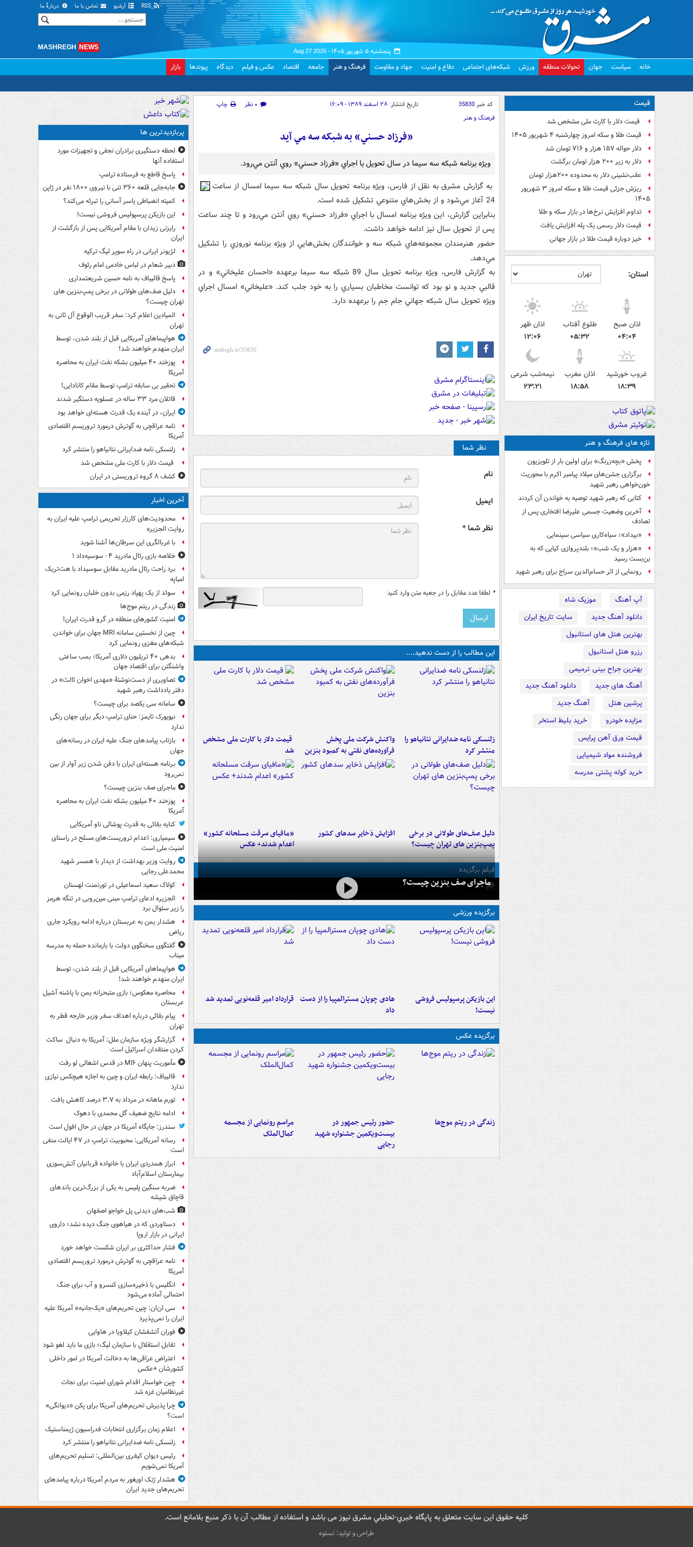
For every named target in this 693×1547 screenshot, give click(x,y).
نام (488, 474)
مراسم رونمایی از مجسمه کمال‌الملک (259, 1128)
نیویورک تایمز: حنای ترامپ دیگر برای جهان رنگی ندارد (117, 722)
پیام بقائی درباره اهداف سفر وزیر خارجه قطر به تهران (117, 1021)
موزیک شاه (580, 599)
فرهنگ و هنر (349, 67)
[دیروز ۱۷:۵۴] (346, 697)
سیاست (621, 67)
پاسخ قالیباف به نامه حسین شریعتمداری (122, 278)
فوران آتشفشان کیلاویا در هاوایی (131, 1332)
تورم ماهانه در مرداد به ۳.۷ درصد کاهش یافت (113, 1100)
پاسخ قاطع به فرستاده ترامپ (137, 174)
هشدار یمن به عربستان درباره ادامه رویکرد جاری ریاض (115, 927)
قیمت (642, 103)
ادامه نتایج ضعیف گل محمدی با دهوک (124, 1113)
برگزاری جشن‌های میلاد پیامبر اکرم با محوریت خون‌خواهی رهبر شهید (585, 479)
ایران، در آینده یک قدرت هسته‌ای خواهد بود (116, 412)
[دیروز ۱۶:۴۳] (246, 697)
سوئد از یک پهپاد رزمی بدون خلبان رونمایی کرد (113, 593)
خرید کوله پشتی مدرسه (608, 772)
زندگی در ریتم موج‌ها (465, 1122)
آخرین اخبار (167, 500)
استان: (638, 274)
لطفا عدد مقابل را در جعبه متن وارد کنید (441, 593)
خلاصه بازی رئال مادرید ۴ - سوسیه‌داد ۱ (123, 556)
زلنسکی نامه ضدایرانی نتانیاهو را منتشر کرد (449, 745)
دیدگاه (225, 67)
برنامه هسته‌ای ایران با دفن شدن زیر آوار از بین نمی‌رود (117, 769)
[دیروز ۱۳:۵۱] (346, 791)
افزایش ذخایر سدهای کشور (356, 833)
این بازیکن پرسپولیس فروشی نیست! (455, 1005)
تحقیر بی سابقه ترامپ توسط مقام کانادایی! (118, 385)
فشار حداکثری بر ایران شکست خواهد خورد (118, 1247)
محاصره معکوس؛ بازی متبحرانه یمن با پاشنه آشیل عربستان (113, 998)
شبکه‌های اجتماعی (486, 67)
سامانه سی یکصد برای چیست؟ (134, 704)
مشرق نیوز (574, 27)
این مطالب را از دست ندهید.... (450, 653)
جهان (596, 67)
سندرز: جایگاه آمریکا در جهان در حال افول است (112, 1127)
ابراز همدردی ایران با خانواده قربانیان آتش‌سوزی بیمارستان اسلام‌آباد (115, 1168)
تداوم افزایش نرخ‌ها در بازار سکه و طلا (590, 212)
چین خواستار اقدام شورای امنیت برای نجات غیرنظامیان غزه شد (122, 1387)
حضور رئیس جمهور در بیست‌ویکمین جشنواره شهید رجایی (354, 1133)
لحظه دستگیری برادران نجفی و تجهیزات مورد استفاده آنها (120, 156)
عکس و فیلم (258, 67)
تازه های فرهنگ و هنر (617, 443)
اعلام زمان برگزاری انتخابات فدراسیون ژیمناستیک (110, 1429)
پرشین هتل (625, 703)
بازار (176, 67)
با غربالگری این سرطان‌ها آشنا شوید (127, 542)
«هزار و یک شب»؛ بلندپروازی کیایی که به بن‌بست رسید (590, 553)
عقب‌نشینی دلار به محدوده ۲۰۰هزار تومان (585, 175)
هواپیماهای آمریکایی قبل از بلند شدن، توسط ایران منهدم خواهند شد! (120, 343)
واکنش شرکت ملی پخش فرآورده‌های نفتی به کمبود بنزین (349, 745)
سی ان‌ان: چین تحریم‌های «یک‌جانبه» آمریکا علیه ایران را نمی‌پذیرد (114, 1313)
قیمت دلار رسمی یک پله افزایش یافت (591, 225)
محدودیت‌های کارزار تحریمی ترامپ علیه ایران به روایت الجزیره (115, 524)
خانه (645, 67)
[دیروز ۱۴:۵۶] (346, 957)
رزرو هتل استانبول (615, 651)
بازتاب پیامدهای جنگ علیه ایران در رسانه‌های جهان (120, 745)
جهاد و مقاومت (393, 67)
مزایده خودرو (624, 720)
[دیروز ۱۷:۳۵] (447, 957)
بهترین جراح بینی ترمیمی (605, 669)
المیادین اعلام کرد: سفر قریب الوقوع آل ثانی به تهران (116, 320)
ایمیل (484, 501)
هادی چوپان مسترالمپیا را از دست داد (347, 1005)
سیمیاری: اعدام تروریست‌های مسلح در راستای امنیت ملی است (117, 843)
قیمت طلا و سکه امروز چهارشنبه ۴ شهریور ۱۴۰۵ (577, 135)
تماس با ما (87, 6)
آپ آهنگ (628, 599)
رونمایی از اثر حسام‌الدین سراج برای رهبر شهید (578, 572)
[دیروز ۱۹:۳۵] (447, 697)
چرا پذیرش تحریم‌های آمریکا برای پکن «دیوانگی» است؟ (114, 1410)
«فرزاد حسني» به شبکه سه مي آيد (346, 137)
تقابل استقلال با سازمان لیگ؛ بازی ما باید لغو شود (109, 1345)
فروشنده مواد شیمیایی (609, 755)
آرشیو (120, 6)
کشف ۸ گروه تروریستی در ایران (132, 476)
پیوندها (198, 67)
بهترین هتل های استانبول (604, 634)
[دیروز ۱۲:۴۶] (246, 957)
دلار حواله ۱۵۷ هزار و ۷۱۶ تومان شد (593, 148)
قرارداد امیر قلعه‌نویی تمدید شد (249, 999)
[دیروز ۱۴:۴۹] (447, 791)
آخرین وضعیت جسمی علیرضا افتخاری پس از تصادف (586, 516)
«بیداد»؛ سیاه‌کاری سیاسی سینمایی (594, 535)
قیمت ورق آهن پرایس (610, 737)
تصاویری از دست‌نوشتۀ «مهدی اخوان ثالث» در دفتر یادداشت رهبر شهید (117, 685)
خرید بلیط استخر (562, 720)
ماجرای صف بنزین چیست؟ (447, 882)
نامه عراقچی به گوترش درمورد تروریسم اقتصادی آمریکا (116, 431)
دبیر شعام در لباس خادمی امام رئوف (127, 265)
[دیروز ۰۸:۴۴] (246, 791)
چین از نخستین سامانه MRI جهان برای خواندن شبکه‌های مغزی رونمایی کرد (118, 638)
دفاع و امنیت (437, 67)
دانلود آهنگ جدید (616, 617)
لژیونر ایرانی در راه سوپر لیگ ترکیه (129, 251)
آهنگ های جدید (618, 686)
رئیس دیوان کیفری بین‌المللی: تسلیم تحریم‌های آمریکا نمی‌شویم (116, 1461)
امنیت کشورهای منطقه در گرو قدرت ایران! (119, 619)
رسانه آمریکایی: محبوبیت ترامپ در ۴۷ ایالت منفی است (113, 1145)
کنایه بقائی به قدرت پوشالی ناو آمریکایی (122, 824)
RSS (147, 6)
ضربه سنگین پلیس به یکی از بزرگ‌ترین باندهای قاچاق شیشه (117, 1192)
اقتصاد (291, 67)
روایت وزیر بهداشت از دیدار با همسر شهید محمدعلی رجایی (122, 866)
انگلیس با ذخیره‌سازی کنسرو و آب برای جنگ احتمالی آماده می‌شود (120, 1290)
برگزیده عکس (475, 1036)
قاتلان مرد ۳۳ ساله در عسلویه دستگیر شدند (115, 399)
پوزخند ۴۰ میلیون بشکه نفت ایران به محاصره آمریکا (120, 367)
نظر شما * (477, 528)
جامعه (316, 67)
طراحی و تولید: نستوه (346, 1533)
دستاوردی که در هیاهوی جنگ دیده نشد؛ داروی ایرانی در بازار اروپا (116, 1229)
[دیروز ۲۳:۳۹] (346, 887)
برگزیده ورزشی (474, 912)
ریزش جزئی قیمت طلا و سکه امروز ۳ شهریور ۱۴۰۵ (585, 193)
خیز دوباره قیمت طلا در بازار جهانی (596, 239)
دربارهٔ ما (50, 6)
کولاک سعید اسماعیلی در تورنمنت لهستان (119, 885)
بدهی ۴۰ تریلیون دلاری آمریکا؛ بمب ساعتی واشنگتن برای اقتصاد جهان (121, 661)
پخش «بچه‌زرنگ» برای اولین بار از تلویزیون (584, 461)
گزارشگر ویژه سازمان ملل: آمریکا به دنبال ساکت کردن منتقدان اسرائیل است (115, 1045)
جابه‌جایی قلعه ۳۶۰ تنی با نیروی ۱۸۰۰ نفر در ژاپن (109, 187)
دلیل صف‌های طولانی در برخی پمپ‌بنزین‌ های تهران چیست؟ (119, 296)
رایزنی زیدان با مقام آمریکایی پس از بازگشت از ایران (118, 233)
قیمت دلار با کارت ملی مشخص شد (594, 121)
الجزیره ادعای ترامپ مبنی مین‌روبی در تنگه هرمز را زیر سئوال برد (115, 903)
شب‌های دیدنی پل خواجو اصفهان (131, 1211)
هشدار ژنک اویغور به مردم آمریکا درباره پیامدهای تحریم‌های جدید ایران (114, 1484)
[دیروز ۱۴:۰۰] (246, 1080)
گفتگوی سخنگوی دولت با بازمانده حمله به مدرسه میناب (115, 950)
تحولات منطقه (561, 67)
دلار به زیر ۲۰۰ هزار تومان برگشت (596, 161)
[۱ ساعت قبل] (447, 1080)
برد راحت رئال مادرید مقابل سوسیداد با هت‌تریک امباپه (114, 574)
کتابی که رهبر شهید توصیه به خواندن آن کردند (580, 498)
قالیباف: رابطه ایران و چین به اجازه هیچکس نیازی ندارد (114, 1081)
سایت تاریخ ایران (548, 617)
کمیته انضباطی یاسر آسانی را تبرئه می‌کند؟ (119, 201)
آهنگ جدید (573, 703)
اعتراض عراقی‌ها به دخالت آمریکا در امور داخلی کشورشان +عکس (116, 1363)
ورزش (526, 67)
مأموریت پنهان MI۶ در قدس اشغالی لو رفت (117, 1063)
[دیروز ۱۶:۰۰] (346, 1080)
